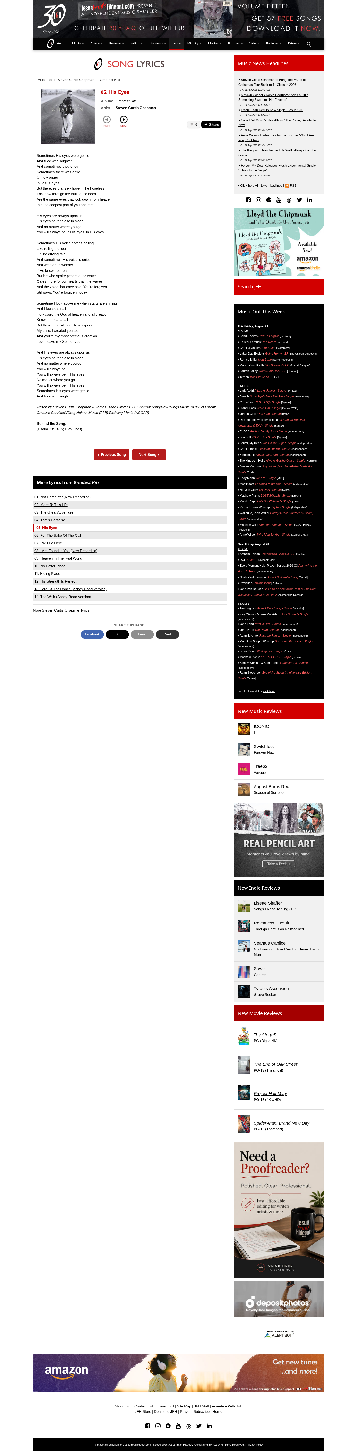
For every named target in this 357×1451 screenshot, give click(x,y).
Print (167, 634)
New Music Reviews (260, 711)
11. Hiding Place (47, 574)
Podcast (234, 43)
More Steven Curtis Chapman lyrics (61, 610)
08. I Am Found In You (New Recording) (65, 551)
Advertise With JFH (227, 1406)
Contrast (260, 975)
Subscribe (202, 1412)
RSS (293, 185)
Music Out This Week (261, 311)
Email (142, 634)
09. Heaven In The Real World (58, 558)
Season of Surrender (270, 793)
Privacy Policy (255, 1444)
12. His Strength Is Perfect (55, 581)
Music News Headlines (263, 63)
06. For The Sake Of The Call (57, 535)
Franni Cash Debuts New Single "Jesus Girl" (272, 110)
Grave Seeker (265, 995)
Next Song (149, 454)
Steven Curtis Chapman (76, 80)
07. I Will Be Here (48, 543)
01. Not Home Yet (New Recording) (62, 497)
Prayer (185, 1412)
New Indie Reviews (259, 888)
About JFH (122, 1406)
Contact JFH (144, 1406)
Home (60, 43)
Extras (292, 43)
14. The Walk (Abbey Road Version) (62, 597)
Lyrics (177, 43)
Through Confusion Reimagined (279, 929)
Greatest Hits (110, 80)
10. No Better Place (49, 566)
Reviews (115, 43)
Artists (95, 43)
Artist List (45, 80)
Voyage (260, 772)
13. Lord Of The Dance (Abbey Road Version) (70, 589)
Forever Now (264, 752)
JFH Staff (201, 1406)
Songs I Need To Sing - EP (275, 909)
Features (272, 43)
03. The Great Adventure (53, 512)
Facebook (92, 634)
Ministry (192, 43)
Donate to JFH (165, 1412)
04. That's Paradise (49, 520)
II (255, 732)
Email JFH (165, 1406)
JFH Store (143, 1412)
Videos (254, 43)
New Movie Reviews (260, 1013)
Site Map (184, 1406)
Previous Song (112, 454)
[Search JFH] (308, 44)
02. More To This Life (51, 505)
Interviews (156, 43)
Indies (135, 43)
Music (76, 43)
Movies (213, 43)
